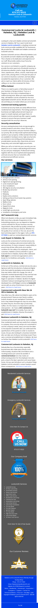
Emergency (11, 590)
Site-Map (26, 592)
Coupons (19, 590)
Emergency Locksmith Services (19, 400)
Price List (20, 592)
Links (32, 592)
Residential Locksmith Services (19, 373)
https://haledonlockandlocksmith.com (19, 584)
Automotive (29, 588)
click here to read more (13, 287)
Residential (13, 588)
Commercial (21, 588)
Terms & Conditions (10, 592)
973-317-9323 (19, 12)
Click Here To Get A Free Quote (19, 524)
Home (6, 588)
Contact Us (26, 590)
